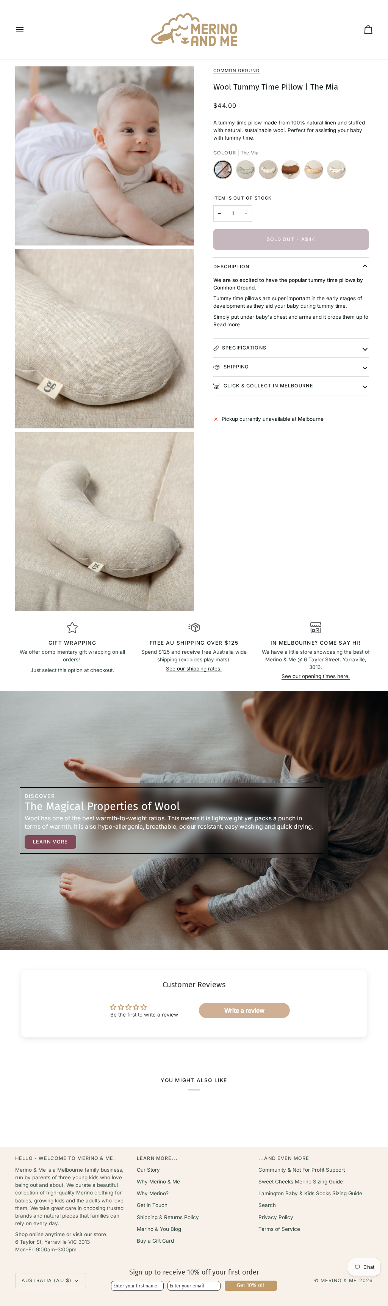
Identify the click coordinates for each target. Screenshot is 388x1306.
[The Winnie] (336, 171)
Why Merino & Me (158, 1182)
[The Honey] (270, 171)
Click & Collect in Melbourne (267, 386)
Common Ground (236, 70)
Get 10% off (251, 1285)
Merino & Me (339, 1280)
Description (231, 266)
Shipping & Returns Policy (168, 1217)
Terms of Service (279, 1229)
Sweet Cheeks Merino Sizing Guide (300, 1182)
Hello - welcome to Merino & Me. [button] (65, 1158)
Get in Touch (152, 1205)
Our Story (148, 1170)
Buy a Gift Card (155, 1241)
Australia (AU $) (47, 1280)
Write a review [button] (244, 1010)
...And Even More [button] (283, 1158)
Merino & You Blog (159, 1229)
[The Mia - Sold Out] (224, 171)
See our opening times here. (316, 676)
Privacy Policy (275, 1217)
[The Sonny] (315, 171)
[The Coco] (293, 171)
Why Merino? (153, 1193)
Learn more (50, 842)
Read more (226, 324)
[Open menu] (26, 29)
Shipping (235, 367)
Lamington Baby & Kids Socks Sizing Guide (310, 1193)
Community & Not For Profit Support (301, 1170)
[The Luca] (247, 171)
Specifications (244, 348)
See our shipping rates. (194, 669)
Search (267, 1205)
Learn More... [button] (157, 1158)
